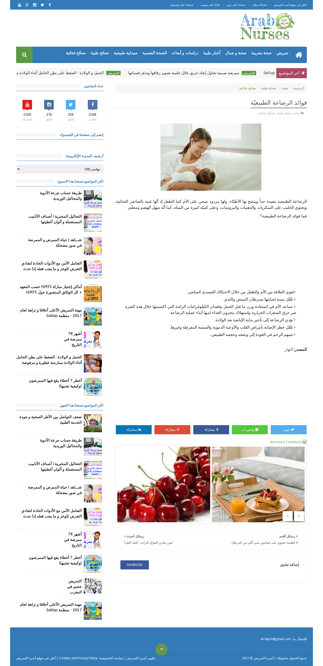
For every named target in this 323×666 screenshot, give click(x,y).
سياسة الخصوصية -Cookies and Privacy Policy (91, 658)
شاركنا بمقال (259, 5)
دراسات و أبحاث (185, 52)
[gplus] (27, 5)
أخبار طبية (211, 52)
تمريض (282, 52)
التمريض (256, 73)
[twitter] (42, 5)
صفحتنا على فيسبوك (181, 5)
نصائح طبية (100, 52)
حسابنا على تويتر (236, 5)
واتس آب (247, 429)
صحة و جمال (236, 52)
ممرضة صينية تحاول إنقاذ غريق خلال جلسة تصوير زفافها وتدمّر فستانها (190, 73)
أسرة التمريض (263, 658)
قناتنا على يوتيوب (210, 5)
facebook (135, 565)
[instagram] (34, 5)
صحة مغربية (261, 52)
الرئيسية (298, 88)
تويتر (286, 429)
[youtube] (19, 5)
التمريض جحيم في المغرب (74, 586)
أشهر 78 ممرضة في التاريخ (73, 339)
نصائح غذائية (76, 52)
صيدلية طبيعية (126, 52)
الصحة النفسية (155, 52)
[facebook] (49, 5)
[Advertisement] (122, 29)
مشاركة (209, 429)
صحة (285, 88)
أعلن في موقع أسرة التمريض (290, 5)
